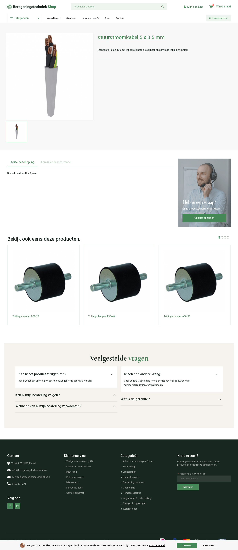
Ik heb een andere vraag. (142, 374)
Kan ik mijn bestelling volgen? (37, 395)
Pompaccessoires (132, 493)
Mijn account (72, 482)
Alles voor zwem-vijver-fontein (138, 461)
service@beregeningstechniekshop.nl (31, 477)
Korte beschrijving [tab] (22, 162)
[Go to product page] (43, 281)
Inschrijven (188, 486)
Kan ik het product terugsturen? (42, 374)
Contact (120, 18)
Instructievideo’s (90, 18)
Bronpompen (129, 472)
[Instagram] (17, 505)
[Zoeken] (162, 6)
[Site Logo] (31, 6)
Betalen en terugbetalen (78, 466)
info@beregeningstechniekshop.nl (29, 470)
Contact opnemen (204, 218)
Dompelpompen (131, 477)
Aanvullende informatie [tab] (56, 162)
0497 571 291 (19, 484)
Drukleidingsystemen (133, 482)
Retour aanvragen (75, 477)
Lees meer (208, 545)
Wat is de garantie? (135, 399)
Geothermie (129, 487)
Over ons (70, 18)
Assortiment (53, 18)
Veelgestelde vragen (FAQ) (80, 461)
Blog (107, 18)
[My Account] (193, 7)
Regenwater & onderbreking (137, 498)
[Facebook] (10, 505)
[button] (219, 237)
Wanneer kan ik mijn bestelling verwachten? (48, 406)
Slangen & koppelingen (134, 503)
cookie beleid (157, 545)
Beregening (129, 466)
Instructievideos (74, 487)
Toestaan (186, 545)
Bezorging (71, 472)
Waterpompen (130, 509)
